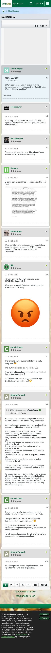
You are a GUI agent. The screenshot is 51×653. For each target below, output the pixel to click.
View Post (40, 410)
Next (44, 585)
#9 (47, 508)
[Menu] (47, 3)
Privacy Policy (21, 634)
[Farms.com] (6, 3)
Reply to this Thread (25, 591)
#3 (47, 148)
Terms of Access (8, 636)
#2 (47, 116)
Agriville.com (18, 4)
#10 (46, 561)
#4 (47, 177)
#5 (47, 241)
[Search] (31, 3)
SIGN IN (38, 4)
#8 (47, 404)
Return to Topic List (25, 596)
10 (35, 585)
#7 (47, 356)
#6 (47, 274)
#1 (47, 78)
